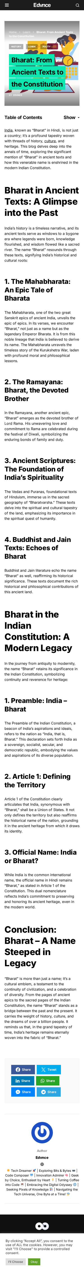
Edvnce (41, 5)
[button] (6, 5)
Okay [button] (34, 1262)
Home (13, 32)
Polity (47, 46)
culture (50, 141)
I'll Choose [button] (15, 1262)
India (8, 130)
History (16, 46)
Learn (26, 32)
